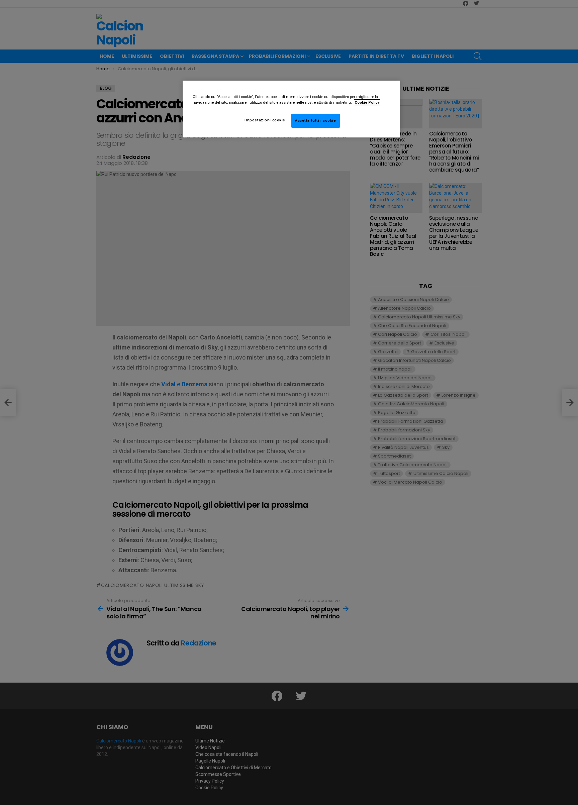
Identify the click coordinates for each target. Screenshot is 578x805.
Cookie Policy (367, 102)
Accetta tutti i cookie (315, 120)
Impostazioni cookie (265, 120)
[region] (291, 109)
